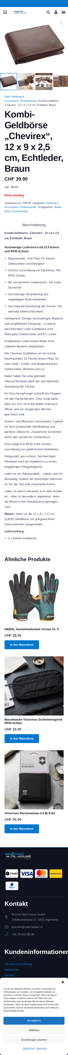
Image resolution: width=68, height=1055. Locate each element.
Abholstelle (12, 969)
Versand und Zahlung (18, 964)
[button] (63, 982)
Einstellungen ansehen (34, 1039)
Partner (9, 975)
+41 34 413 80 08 (23, 934)
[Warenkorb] (63, 12)
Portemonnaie (29, 100)
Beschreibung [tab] (34, 225)
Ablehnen (34, 1030)
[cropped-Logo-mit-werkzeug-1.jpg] (20, 12)
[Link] (56, 12)
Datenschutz (29, 1048)
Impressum (41, 1048)
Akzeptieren (34, 1020)
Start (7, 96)
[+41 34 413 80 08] (8, 934)
